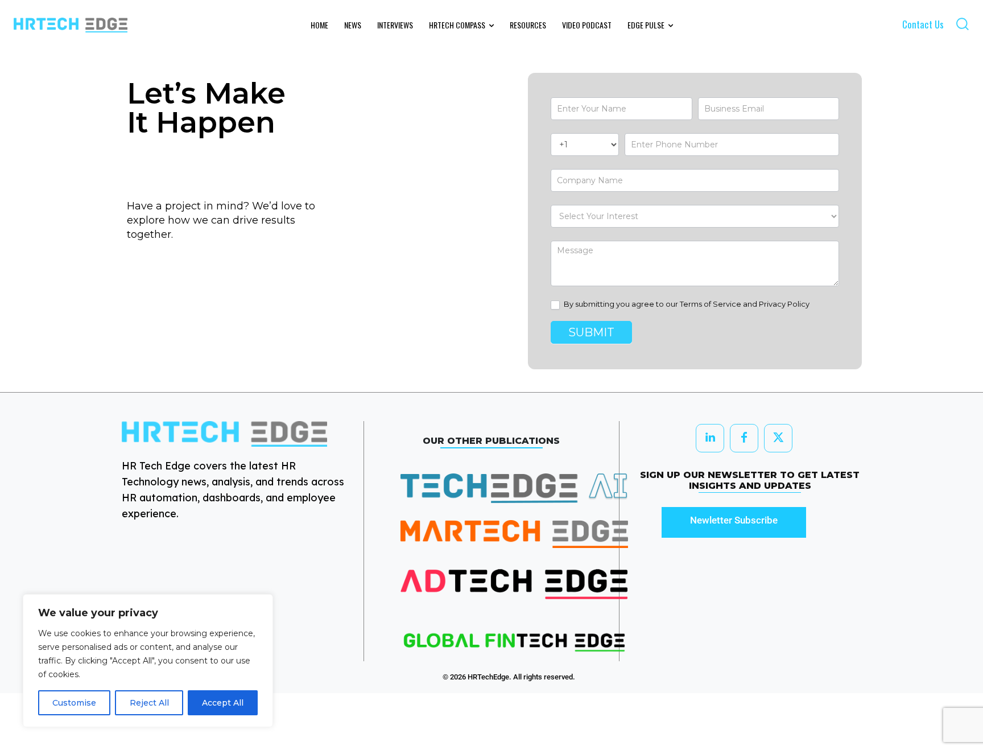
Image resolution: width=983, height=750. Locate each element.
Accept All (222, 703)
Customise (74, 703)
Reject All (149, 703)
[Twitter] (778, 438)
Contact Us (923, 24)
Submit (591, 332)
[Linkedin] (710, 438)
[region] (148, 660)
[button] (962, 24)
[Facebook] (744, 438)
